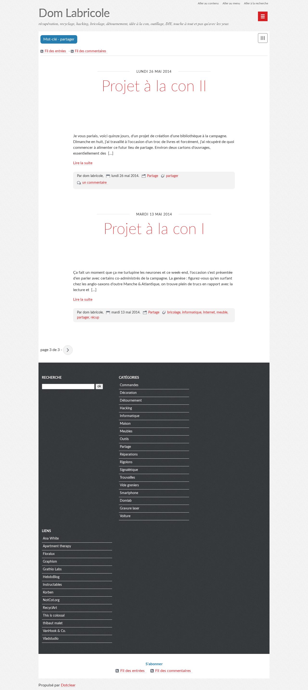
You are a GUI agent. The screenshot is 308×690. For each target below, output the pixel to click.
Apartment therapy (57, 546)
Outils (124, 439)
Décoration (128, 393)
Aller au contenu (208, 3)
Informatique (129, 416)
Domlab (126, 500)
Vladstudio (50, 638)
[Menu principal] (263, 16)
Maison (125, 423)
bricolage (173, 312)
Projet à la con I (154, 229)
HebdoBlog (51, 577)
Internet (209, 312)
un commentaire (94, 182)
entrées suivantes (68, 350)
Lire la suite (82, 163)
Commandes (129, 385)
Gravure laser (129, 508)
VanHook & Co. (54, 631)
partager (172, 176)
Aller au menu (231, 3)
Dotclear (68, 685)
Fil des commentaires (90, 51)
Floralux (49, 554)
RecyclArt (50, 608)
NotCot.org (51, 600)
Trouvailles (127, 477)
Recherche (52, 377)
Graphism (50, 561)
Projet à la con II (154, 86)
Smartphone (129, 493)
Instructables (52, 584)
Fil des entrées (55, 51)
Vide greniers (129, 485)
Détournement (131, 400)
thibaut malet (53, 623)
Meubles (126, 431)
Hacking (126, 408)
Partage (152, 176)
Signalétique (129, 470)
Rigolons (126, 462)
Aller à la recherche (256, 3)
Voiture (125, 516)
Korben (48, 592)
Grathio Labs (52, 569)
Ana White (51, 538)
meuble (222, 312)
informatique (191, 312)
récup (95, 317)
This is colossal (53, 615)
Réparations (129, 454)
